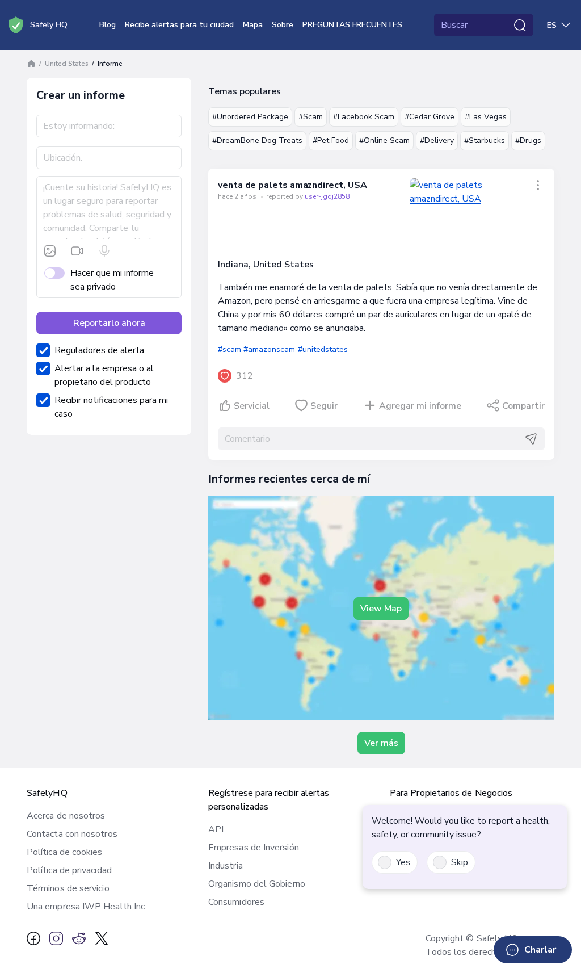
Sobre (282, 24)
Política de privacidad (69, 870)
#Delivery (437, 140)
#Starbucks (484, 140)
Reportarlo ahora (109, 323)
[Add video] (77, 251)
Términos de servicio (68, 888)
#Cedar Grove (429, 116)
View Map (381, 608)
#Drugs (528, 140)
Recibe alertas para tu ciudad (179, 24)
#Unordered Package (250, 116)
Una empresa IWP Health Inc (86, 906)
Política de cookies (65, 852)
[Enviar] (531, 439)
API (216, 829)
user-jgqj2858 (327, 196)
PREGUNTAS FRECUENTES (352, 24)
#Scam (310, 116)
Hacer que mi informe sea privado (112, 280)
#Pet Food (331, 140)
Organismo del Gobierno (256, 884)
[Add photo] (50, 251)
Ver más (381, 743)
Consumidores (236, 902)
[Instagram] (56, 938)
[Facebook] (33, 938)
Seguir (324, 406)
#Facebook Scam (363, 116)
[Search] (519, 25)
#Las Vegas (486, 116)
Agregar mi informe (420, 406)
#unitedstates (323, 349)
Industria (225, 865)
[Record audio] (104, 251)
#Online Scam (384, 140)
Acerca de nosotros (66, 816)
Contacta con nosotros (72, 834)
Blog (107, 24)
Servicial (252, 406)
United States (67, 63)
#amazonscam (269, 349)
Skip (459, 862)
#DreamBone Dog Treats (257, 140)
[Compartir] (538, 185)
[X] (101, 938)
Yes (403, 862)
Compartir (523, 406)
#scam (229, 349)
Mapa (253, 24)
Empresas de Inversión (253, 847)
